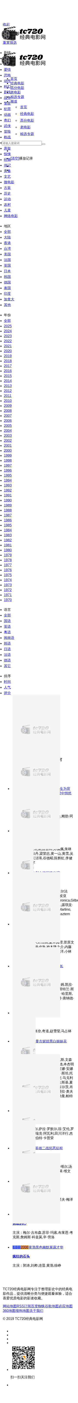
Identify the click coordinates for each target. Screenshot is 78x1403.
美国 (7, 254)
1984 (8, 530)
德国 (7, 282)
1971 (8, 595)
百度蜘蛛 (38, 1306)
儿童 (7, 210)
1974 (8, 580)
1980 (8, 550)
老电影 (15, 92)
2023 (8, 336)
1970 (8, 600)
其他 (7, 305)
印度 (7, 293)
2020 (8, 351)
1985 (8, 525)
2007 (8, 416)
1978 (8, 560)
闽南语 (9, 638)
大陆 (7, 237)
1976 (8, 570)
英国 (7, 265)
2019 (8, 356)
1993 (8, 485)
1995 (8, 475)
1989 (8, 505)
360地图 (9, 1311)
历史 (7, 193)
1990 (8, 500)
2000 (8, 450)
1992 (8, 490)
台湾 (7, 248)
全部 (7, 232)
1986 (8, 520)
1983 (8, 535)
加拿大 (9, 299)
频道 (13, 101)
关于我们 (36, 1311)
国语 (7, 621)
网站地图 (10, 1306)
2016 (8, 371)
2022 (8, 341)
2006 (8, 421)
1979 (8, 555)
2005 (8, 425)
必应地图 (66, 1306)
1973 (8, 585)
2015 (8, 376)
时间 (7, 682)
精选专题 (17, 97)
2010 (8, 401)
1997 (8, 465)
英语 (7, 626)
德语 (7, 660)
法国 (7, 260)
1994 (8, 480)
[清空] (14, 158)
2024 (8, 331)
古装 (7, 188)
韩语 (7, 643)
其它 (7, 666)
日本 (7, 271)
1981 (8, 545)
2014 (8, 381)
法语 (7, 654)
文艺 (7, 176)
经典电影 (17, 83)
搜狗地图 (22, 1311)
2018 (8, 361)
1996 (8, 470)
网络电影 (11, 216)
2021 (8, 346)
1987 (8, 515)
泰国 (7, 288)
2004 (8, 430)
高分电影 (17, 88)
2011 (7, 396)
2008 (8, 411)
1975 (8, 575)
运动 (7, 199)
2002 (8, 440)
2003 (8, 435)
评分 (7, 693)
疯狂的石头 (21, 1256)
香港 (7, 243)
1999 (8, 455)
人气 (7, 687)
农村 (7, 204)
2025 (8, 326)
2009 (8, 406)
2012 (8, 391)
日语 (7, 649)
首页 (13, 79)
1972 (8, 590)
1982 (8, 540)
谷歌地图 (52, 1306)
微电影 (9, 182)
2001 (8, 445)
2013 (8, 386)
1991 (8, 495)
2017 (8, 366)
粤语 (7, 632)
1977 (8, 565)
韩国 (7, 277)
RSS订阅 (24, 1306)
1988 (8, 510)
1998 (8, 460)
